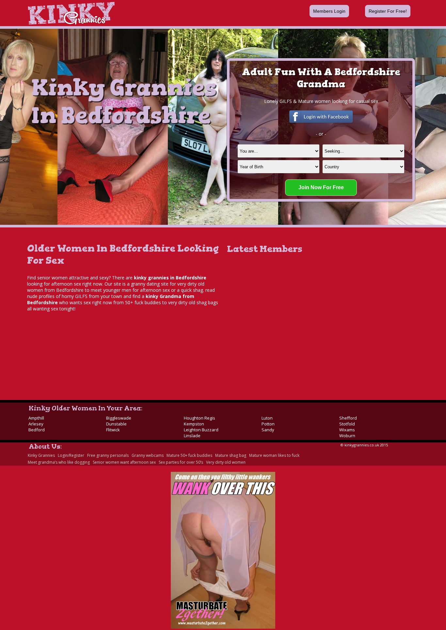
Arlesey (35, 424)
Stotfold (347, 424)
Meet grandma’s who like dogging (59, 462)
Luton (267, 418)
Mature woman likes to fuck (274, 455)
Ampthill (36, 418)
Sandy (268, 430)
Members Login (329, 11)
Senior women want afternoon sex (124, 462)
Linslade (192, 436)
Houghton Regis (199, 418)
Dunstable (116, 424)
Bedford (36, 430)
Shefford (348, 418)
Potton (268, 424)
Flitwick (113, 430)
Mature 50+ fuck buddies (189, 455)
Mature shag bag (230, 455)
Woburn (347, 436)
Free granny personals (108, 455)
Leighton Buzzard (201, 430)
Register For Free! (388, 11)
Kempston (194, 424)
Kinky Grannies (41, 455)
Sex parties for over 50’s (181, 462)
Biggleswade (118, 418)
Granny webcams (148, 455)
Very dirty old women (226, 462)
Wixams (347, 430)
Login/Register (71, 455)
